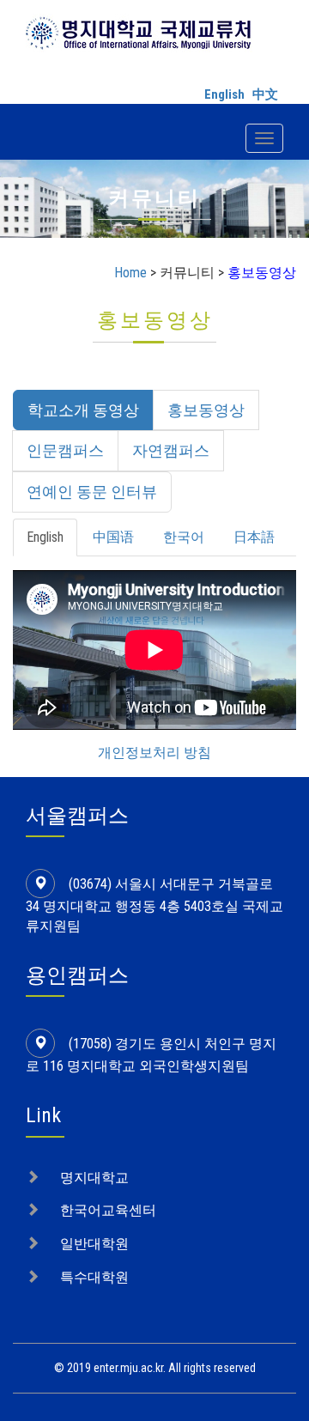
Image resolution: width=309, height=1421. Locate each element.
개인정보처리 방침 (154, 752)
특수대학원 (94, 1277)
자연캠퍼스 (170, 450)
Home (130, 272)
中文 (265, 94)
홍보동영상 (206, 410)
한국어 (183, 537)
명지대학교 (94, 1177)
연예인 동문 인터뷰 (92, 492)
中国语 (113, 537)
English (224, 94)
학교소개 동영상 (83, 410)
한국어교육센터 (108, 1210)
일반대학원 (94, 1244)
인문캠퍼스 (65, 450)
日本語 (254, 537)
